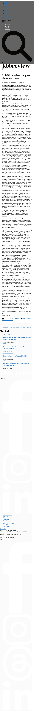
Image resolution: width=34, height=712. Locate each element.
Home (6, 2)
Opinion (7, 4)
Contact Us (3, 529)
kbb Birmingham (26, 318)
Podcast (7, 27)
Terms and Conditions (8, 523)
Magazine (7, 24)
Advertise (7, 16)
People (6, 10)
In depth (7, 6)
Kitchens (4, 320)
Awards (7, 26)
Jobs (6, 12)
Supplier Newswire (8, 353)
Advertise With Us (7, 515)
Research (9, 334)
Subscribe (7, 29)
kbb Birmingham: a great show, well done (20, 327)
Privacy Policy (6, 526)
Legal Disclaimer (7, 524)
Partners (7, 14)
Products (7, 7)
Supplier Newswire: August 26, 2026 (15, 356)
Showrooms (10, 320)
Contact (7, 13)
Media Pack (8, 17)
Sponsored (7, 9)
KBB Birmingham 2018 (10, 318)
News (6, 3)
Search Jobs (6, 519)
